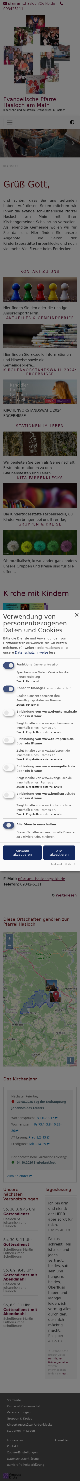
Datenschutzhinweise (31, 652)
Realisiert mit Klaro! (62, 864)
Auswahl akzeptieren (22, 852)
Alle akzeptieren (59, 852)
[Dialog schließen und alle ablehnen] (76, 612)
